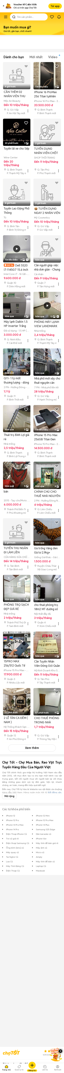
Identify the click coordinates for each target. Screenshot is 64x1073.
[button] (3, 6)
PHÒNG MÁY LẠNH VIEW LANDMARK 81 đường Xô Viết (46, 324)
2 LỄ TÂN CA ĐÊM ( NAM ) (16, 720)
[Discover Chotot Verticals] (5, 16)
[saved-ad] (51, 16)
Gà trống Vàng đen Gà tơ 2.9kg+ (46, 550)
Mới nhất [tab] (36, 57)
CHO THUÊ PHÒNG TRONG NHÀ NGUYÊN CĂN (46, 720)
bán (6, 491)
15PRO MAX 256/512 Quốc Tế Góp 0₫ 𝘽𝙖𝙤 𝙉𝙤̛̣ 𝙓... (14, 663)
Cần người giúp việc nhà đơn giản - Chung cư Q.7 (47, 267)
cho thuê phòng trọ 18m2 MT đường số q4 (46, 607)
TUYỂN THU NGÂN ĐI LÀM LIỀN (16, 550)
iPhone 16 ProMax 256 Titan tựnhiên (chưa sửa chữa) (45, 94)
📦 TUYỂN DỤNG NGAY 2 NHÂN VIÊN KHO (47, 211)
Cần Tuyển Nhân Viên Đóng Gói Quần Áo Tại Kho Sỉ (47, 664)
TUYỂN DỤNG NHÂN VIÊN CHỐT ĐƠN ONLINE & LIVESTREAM (46, 151)
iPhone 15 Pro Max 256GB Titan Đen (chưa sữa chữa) (45, 437)
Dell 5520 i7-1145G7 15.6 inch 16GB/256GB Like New (16, 268)
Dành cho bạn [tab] (14, 57)
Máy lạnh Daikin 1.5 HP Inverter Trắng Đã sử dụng (16, 324)
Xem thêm (32, 748)
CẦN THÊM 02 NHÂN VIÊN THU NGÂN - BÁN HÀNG (16, 94)
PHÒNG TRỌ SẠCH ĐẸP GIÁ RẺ (16, 607)
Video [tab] (52, 57)
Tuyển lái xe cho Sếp (16, 148)
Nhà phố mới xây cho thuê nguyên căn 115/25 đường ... (47, 381)
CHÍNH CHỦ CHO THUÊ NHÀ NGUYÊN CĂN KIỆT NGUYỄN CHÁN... (47, 494)
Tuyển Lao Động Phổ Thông (16, 211)
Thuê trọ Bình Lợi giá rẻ (16, 437)
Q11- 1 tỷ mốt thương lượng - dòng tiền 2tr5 (16, 380)
